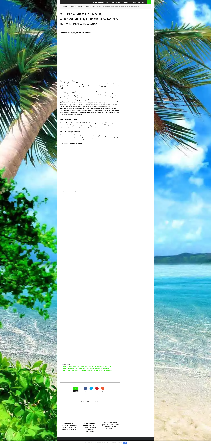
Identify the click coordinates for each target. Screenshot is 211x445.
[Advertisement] (136, 41)
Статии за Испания (99, 2)
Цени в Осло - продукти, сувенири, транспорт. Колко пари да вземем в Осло (69, 427)
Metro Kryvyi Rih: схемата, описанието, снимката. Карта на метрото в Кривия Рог (87, 370)
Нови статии (138, 2)
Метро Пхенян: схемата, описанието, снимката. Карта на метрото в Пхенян (86, 368)
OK (125, 442)
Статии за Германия (120, 2)
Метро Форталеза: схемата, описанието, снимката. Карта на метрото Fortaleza (87, 366)
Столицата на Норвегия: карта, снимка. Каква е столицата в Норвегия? (89, 427)
